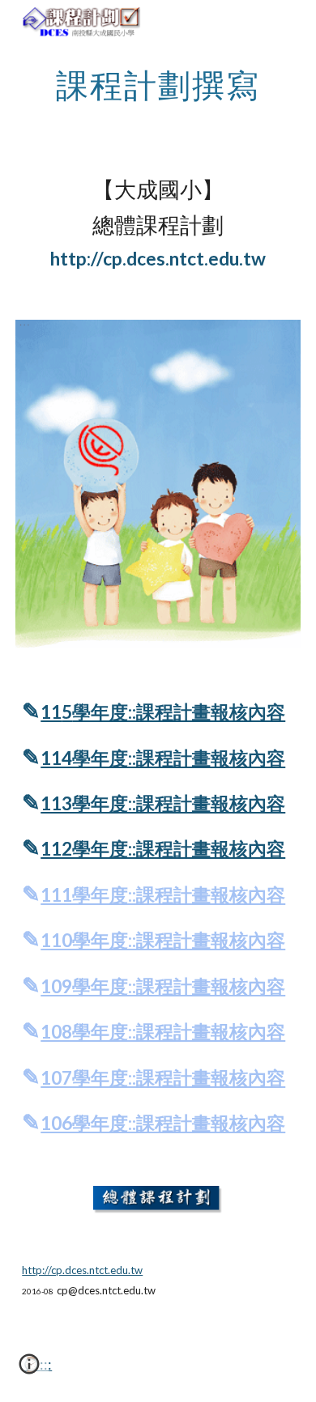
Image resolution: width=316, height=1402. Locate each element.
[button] (29, 1369)
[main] (158, 85)
